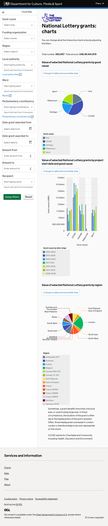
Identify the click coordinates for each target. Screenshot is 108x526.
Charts (7, 467)
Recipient (7, 176)
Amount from (9, 150)
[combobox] (18, 25)
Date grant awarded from (16, 122)
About (7, 484)
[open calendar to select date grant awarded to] (30, 142)
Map (6, 479)
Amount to (8, 162)
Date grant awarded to (15, 136)
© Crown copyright (94, 517)
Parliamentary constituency (18, 101)
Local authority (10, 59)
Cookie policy (10, 499)
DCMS (19, 504)
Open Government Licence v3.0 (51, 514)
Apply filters (12, 196)
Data (6, 473)
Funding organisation (14, 32)
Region (6, 45)
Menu (99, 3)
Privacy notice (26, 499)
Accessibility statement (46, 499)
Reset (28, 196)
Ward (5, 80)
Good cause (9, 19)
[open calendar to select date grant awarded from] (30, 128)
